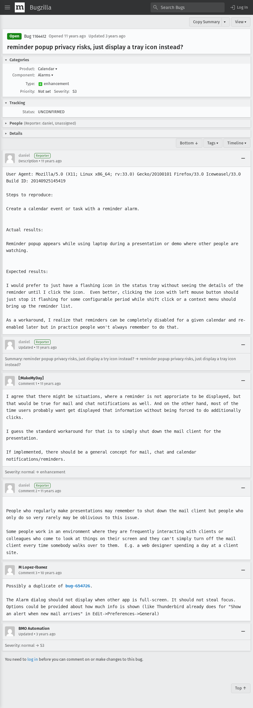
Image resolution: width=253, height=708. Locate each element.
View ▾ (241, 21)
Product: (27, 68)
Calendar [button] (47, 68)
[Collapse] (243, 158)
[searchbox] (188, 7)
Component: (23, 75)
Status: (29, 111)
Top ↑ (241, 688)
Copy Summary (206, 21)
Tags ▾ (212, 143)
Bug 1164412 (35, 36)
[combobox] (188, 7)
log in (32, 659)
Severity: (61, 91)
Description (28, 161)
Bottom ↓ (189, 143)
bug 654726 (77, 585)
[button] (239, 7)
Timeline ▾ (237, 143)
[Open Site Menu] (7, 7)
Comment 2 (28, 491)
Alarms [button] (45, 75)
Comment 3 (28, 573)
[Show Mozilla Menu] (20, 7)
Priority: (27, 91)
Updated (26, 347)
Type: (30, 83)
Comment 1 (28, 384)
